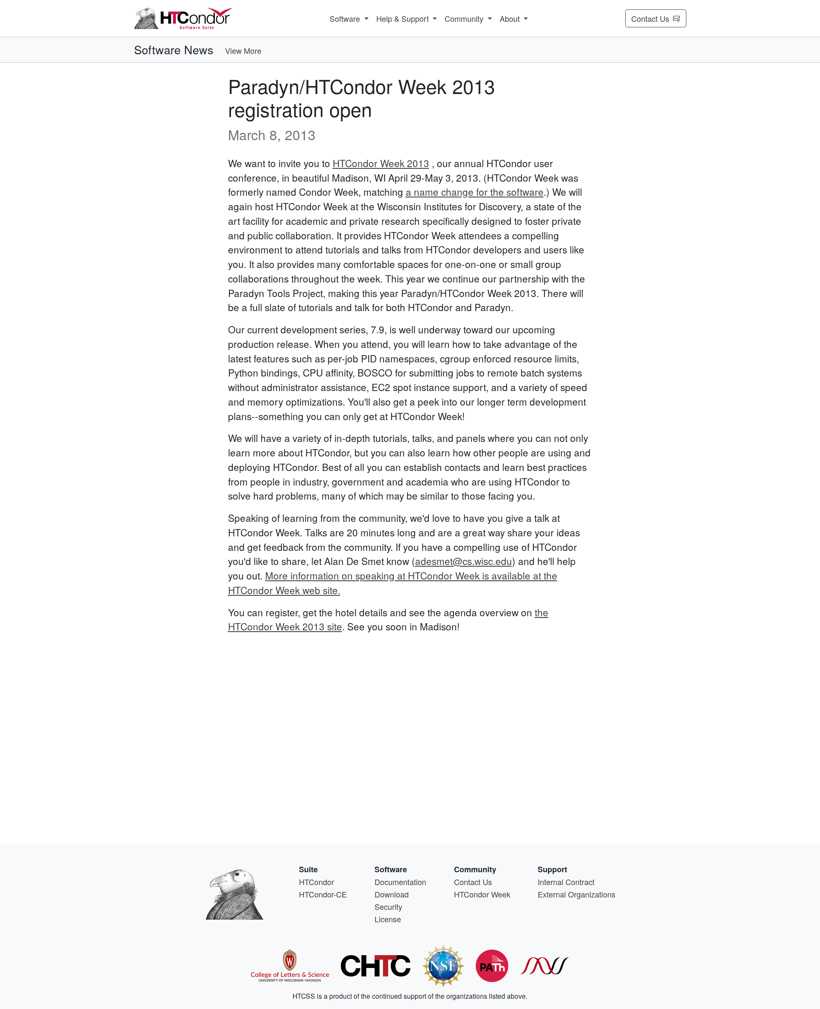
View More (243, 50)
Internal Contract (566, 881)
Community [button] (465, 18)
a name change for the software (475, 191)
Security (388, 906)
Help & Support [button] (403, 18)
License (388, 918)
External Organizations (576, 894)
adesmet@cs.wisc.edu (463, 561)
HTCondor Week (482, 894)
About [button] (511, 18)
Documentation (400, 881)
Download (392, 894)
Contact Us (650, 18)
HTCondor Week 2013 (381, 163)
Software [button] (346, 18)
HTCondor (316, 881)
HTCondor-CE (323, 894)
